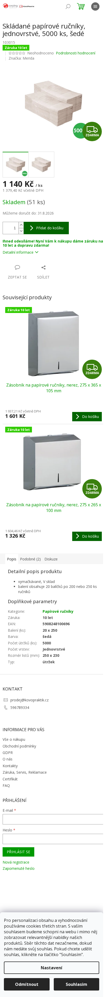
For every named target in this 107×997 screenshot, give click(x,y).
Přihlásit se (18, 851)
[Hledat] (68, 6)
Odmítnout (26, 984)
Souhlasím (76, 984)
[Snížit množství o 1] (21, 231)
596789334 (19, 707)
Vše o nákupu (14, 739)
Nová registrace (16, 862)
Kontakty (10, 765)
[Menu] (95, 6)
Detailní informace (18, 252)
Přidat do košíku (49, 227)
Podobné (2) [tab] (30, 559)
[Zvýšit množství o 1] (21, 225)
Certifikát (10, 779)
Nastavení (51, 968)
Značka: (21, 58)
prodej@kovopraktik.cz (29, 699)
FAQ (6, 785)
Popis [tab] (11, 559)
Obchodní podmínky (19, 746)
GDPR (8, 752)
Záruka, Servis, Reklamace (25, 772)
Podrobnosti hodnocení (75, 53)
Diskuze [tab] (51, 559)
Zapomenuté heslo (19, 868)
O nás (7, 759)
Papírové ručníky (58, 611)
